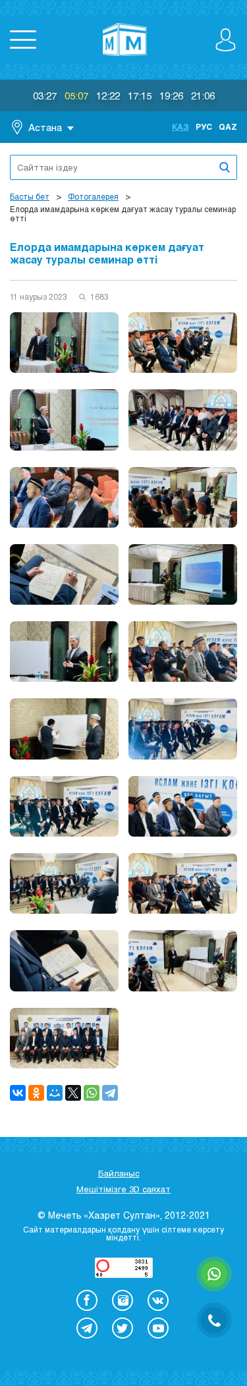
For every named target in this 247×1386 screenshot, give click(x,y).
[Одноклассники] (36, 1093)
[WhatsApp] (91, 1093)
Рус (204, 126)
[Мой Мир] (55, 1093)
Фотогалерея (93, 196)
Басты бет (29, 196)
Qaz (228, 126)
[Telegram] (110, 1093)
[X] (73, 1093)
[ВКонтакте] (18, 1093)
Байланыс (119, 1173)
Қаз (180, 126)
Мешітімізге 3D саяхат (123, 1189)
